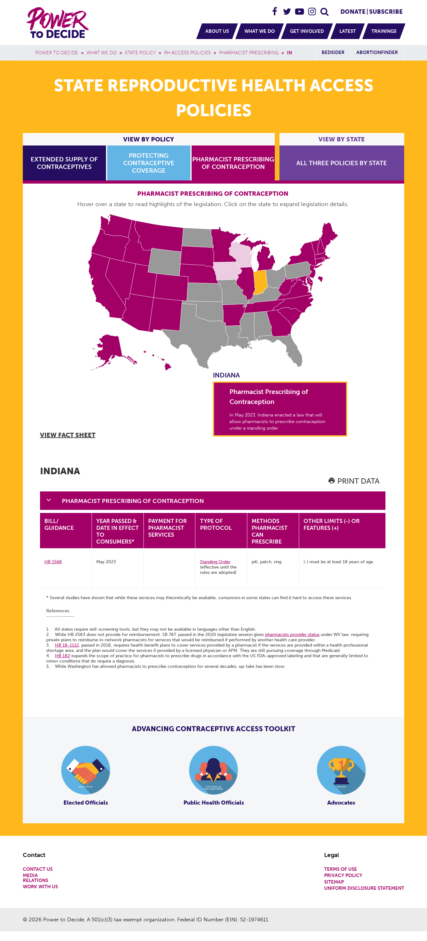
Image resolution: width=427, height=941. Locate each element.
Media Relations (35, 878)
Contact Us (38, 869)
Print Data (357, 481)
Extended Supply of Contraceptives (64, 162)
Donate (352, 12)
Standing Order (215, 561)
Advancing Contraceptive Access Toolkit (213, 729)
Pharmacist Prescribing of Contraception (233, 162)
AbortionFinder (377, 52)
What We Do (259, 31)
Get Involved (307, 31)
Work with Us (40, 886)
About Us (217, 31)
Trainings (383, 31)
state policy (140, 53)
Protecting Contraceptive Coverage (148, 163)
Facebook (275, 9)
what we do (102, 53)
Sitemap (334, 882)
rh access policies (187, 53)
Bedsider (333, 52)
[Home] (59, 22)
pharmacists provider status (292, 634)
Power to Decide (56, 53)
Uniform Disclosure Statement (364, 888)
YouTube (300, 9)
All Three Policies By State (341, 163)
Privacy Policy (343, 875)
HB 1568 (53, 561)
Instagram (312, 9)
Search (325, 9)
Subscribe (386, 12)
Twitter (287, 9)
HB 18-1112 (67, 645)
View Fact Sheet (67, 435)
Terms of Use (340, 869)
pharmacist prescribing (249, 53)
